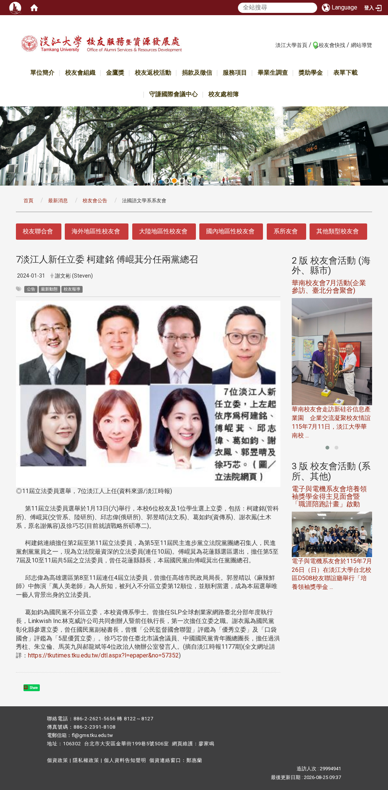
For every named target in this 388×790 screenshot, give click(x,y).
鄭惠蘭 (194, 760)
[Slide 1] (167, 181)
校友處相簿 (223, 94)
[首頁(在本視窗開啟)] (34, 7)
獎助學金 (311, 72)
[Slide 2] (174, 181)
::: (271, 45)
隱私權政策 (86, 760)
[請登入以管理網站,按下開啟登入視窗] (15, 7)
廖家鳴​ (206, 743)
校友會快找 (332, 45)
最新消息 (58, 200)
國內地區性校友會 (230, 231)
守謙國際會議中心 (173, 94)
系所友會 (286, 231)
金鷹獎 (115, 72)
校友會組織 (80, 72)
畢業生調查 (273, 72)
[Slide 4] (189, 181)
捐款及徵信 (197, 72)
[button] (327, 447)
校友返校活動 (153, 72)
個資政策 (57, 760)
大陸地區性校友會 (163, 231)
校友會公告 (95, 200)
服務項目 (235, 72)
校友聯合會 (38, 231)
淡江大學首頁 (291, 45)
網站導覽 (361, 45)
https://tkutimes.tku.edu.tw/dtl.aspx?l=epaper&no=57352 (103, 655)
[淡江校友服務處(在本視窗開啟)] (101, 46)
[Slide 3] (182, 181)
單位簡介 (42, 72)
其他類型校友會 (337, 231)
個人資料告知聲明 (125, 760)
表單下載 (345, 72)
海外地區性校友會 (96, 231)
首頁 (28, 200)
